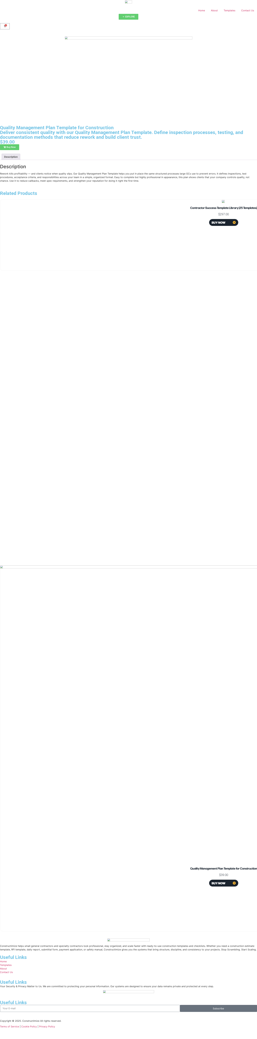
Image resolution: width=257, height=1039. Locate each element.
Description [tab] (11, 156)
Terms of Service (9, 1026)
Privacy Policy (47, 1026)
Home (201, 10)
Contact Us (247, 10)
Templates (229, 10)
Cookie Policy (29, 1026)
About (214, 10)
